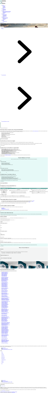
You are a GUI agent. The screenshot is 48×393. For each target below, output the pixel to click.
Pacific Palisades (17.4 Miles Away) (5, 316)
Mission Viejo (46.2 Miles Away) (5, 310)
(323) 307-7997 (2, 22)
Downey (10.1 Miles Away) (4, 288)
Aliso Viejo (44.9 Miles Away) (5, 273)
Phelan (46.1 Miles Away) (4, 319)
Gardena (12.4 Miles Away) (4, 295)
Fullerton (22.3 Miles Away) (4, 294)
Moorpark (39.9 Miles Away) (5, 311)
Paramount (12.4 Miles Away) (5, 318)
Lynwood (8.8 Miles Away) (4, 307)
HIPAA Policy (13, 392)
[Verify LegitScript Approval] (2, 385)
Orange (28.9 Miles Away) (4, 315)
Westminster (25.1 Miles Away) (5, 341)
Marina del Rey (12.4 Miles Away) (5, 309)
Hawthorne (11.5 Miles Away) (5, 298)
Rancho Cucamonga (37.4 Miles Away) (6, 322)
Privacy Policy (3, 390)
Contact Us (3, 362)
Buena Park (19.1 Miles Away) (5, 280)
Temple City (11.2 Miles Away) (5, 334)
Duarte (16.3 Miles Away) (4, 289)
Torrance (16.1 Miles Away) (4, 335)
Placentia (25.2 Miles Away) (4, 320)
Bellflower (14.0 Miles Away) (5, 278)
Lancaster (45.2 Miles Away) (5, 305)
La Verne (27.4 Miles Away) (4, 303)
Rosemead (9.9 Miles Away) (4, 325)
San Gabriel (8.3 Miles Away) (5, 327)
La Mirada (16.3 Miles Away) (5, 302)
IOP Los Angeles (3, 358)
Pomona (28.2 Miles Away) (4, 321)
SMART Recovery (3, 208)
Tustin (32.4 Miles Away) (4, 336)
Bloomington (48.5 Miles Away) (5, 279)
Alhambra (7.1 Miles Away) (4, 272)
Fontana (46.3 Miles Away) (4, 293)
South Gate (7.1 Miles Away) (5, 333)
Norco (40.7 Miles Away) (4, 313)
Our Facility (3, 354)
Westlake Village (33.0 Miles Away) (5, 340)
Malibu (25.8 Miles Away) (4, 308)
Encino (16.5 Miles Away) (4, 291)
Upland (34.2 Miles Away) (4, 337)
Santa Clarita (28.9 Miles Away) (5, 329)
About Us (2, 353)
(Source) (33, 200)
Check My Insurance (2, 384)
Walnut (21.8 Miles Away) (4, 339)
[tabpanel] (24, 274)
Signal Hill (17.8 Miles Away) (5, 332)
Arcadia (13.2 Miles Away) (4, 274)
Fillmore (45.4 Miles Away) (4, 292)
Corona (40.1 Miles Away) (4, 285)
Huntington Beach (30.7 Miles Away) (5, 299)
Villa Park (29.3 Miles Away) (5, 338)
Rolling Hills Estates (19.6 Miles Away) (6, 324)
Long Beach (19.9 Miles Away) (5, 306)
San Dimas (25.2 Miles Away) (5, 326)
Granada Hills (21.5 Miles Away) (5, 296)
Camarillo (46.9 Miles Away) (5, 282)
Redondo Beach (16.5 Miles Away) (5, 323)
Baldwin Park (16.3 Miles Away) (5, 277)
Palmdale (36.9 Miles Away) (4, 317)
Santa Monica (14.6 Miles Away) (5, 330)
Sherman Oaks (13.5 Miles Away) (5, 331)
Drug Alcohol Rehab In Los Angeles (5, 121)
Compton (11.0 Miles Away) (4, 284)
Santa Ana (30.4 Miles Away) (5, 328)
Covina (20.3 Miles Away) (4, 286)
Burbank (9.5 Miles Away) (4, 281)
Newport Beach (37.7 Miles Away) (5, 312)
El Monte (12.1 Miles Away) (4, 290)
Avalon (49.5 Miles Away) (4, 275)
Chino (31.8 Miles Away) (4, 283)
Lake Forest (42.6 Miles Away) (5, 304)
